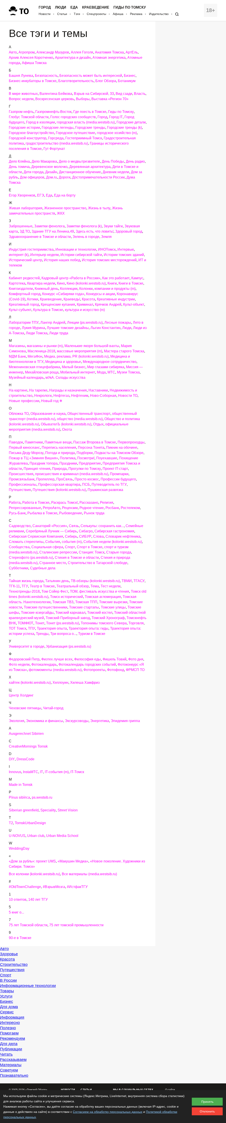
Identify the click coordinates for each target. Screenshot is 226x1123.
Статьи (62, 14)
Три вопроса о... (63, 634)
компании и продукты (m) (115, 288)
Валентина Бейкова (56, 94)
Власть (139, 94)
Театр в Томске (42, 586)
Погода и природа (60, 453)
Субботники (18, 568)
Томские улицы (113, 607)
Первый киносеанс (24, 447)
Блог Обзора (105, 81)
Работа (15, 502)
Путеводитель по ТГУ (109, 484)
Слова (98, 536)
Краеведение (95, 7)
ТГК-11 (14, 586)
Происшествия (21, 474)
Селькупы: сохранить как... (102, 526)
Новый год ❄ (51, 401)
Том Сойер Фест (54, 591)
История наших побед (62, 260)
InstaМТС (30, 772)
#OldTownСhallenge (25, 887)
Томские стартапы (84, 607)
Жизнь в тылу (99, 208)
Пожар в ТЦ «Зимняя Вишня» (33, 458)
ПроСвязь (64, 479)
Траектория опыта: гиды (88, 628)
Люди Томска (36, 333)
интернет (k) (18, 255)
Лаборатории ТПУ (24, 322)
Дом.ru (51, 177)
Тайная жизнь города (26, 581)
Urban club (35, 836)
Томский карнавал (70, 612)
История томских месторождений (109, 260)
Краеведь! (72, 299)
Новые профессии (24, 401)
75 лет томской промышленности (76, 925)
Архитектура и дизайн (73, 57)
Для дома (9, 1007)
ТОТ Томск (17, 628)
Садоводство (20, 526)
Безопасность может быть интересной (90, 75)
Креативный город (24, 304)
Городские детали (131, 122)
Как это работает (116, 278)
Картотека (17, 283)
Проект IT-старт (115, 469)
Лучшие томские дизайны (68, 328)
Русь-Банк (17, 513)
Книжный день (46, 288)
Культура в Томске (48, 310)
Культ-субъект (20, 310)
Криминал (85, 304)
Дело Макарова (44, 161)
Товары (7, 991)
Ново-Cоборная (103, 395)
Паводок (16, 442)
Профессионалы (22, 484)
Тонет (39, 623)
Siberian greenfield (24, 810)
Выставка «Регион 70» (109, 99)
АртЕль (132, 52)
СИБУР (85, 536)
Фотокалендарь (44, 664)
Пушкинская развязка (105, 490)
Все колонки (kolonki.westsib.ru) (34, 874)
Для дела (8, 1044)
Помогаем (9, 1033)
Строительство (14, 964)
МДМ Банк (17, 356)
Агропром (27, 52)
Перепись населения (59, 447)
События (52, 542)
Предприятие (90, 463)
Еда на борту (64, 195)
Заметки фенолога (49, 226)
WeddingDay (19, 848)
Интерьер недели (44, 255)
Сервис (7, 1012)
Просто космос (87, 479)
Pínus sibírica (19, 797)
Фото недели (19, 664)
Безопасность (46, 75)
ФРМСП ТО (135, 670)
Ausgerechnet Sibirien (26, 733)
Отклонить (207, 1111)
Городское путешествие (75, 133)
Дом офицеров (32, 177)
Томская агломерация (103, 597)
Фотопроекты (94, 670)
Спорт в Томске (89, 547)
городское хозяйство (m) (117, 133)
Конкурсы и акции (100, 294)
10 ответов (17, 899)
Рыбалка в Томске (42, 513)
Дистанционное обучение (80, 172)
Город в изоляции (40, 122)
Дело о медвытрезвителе (79, 161)
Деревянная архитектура (90, 167)
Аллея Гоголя (82, 52)
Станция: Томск (91, 552)
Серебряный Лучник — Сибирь (51, 531)
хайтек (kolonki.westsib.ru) (30, 682)
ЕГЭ (40, 195)
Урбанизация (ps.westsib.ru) (68, 646)
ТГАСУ (139, 581)
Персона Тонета (91, 447)
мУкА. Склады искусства (65, 377)
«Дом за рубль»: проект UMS (32, 861)
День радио (135, 161)
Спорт (70, 547)
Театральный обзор (72, 586)
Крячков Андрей (108, 304)
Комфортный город (24, 294)
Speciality (48, 810)
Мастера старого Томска (124, 351)
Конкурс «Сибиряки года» (63, 294)
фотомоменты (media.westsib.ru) (55, 670)
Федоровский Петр (24, 659)
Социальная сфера (47, 547)
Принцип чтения (37, 469)
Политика (67, 458)
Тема (94, 586)
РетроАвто (51, 508)
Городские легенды (57, 127)
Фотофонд (115, 670)
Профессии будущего (118, 479)
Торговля (136, 623)
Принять (207, 1101)
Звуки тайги (113, 226)
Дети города (33, 172)
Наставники (98, 390)
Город (45, 7)
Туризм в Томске (91, 634)
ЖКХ (61, 213)
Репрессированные (25, 508)
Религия (106, 502)
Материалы (10, 1065)
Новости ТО (127, 395)
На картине (18, 390)
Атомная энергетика (109, 57)
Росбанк (112, 508)
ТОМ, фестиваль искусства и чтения (99, 591)
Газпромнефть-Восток (53, 112)
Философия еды (87, 659)
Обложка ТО (19, 413)
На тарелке (38, 390)
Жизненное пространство (65, 208)
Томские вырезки (113, 602)
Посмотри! (85, 458)
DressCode (25, 759)
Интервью (125, 249)
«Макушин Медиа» (73, 861)
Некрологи (43, 395)
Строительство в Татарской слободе (97, 563)
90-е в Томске (20, 938)
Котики (32, 299)
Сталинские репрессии (58, 552)
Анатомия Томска (109, 52)
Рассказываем (13, 1059)
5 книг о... (16, 912)
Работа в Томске (35, 502)
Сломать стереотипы (26, 542)
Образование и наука (48, 413)
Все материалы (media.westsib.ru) (89, 874)
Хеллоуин (60, 682)
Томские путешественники (45, 607)
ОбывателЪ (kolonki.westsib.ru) (66, 424)
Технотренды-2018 (24, 591)
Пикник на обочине (121, 447)
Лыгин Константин (105, 328)
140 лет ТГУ (38, 899)
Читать (6, 1054)
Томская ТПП (86, 602)
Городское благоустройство (31, 133)
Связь (74, 526)
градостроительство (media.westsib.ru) (57, 143)
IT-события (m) (57, 772)
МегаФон (35, 356)
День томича (19, 167)
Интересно (10, 1022)
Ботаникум (127, 81)
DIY (12, 759)
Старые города (118, 552)
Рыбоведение (70, 513)
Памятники (34, 442)
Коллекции (68, 288)
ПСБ (86, 484)
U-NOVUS (17, 836)
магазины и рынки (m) (45, 346)
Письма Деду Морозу (26, 453)
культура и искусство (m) (85, 310)
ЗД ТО (25, 231)
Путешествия (20, 490)
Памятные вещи (58, 442)
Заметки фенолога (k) (84, 226)
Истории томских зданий (124, 255)
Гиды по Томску (129, 7)
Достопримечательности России (98, 177)
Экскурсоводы (77, 721)
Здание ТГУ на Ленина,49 (53, 231)
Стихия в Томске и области (77, 557)
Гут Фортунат (54, 149)
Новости (45, 14)
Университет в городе (26, 646)
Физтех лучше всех (56, 659)
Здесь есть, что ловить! (94, 231)
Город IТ (116, 117)
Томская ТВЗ (62, 602)
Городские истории (24, 127)
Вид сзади (124, 94)
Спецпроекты (96, 14)
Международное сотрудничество (109, 362)
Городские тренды (90, 127)
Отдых (98, 424)
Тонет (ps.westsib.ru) (62, 623)
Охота (67, 429)
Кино (61, 283)
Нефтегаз (61, 395)
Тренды (42, 634)
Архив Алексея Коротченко (31, 57)
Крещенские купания (58, 304)
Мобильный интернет (77, 372)
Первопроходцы (131, 442)
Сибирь (71, 536)
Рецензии (70, 508)
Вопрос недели (21, 99)
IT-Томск (77, 772)
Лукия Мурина (33, 328)
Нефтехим (79, 395)
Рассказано (88, 502)
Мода (101, 372)
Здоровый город (128, 231)
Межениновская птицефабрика (34, 367)
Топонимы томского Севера (104, 623)
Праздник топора (44, 463)
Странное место (52, 563)
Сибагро (86, 531)
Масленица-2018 (41, 351)
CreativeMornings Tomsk (28, 746)
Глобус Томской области (29, 117)
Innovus (15, 772)
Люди (60, 7)
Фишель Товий (114, 659)
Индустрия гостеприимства (31, 249)
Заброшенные (20, 226)
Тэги (77, 14)
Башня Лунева (21, 75)
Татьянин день (57, 581)
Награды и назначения (68, 390)
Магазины (17, 346)
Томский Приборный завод (68, 618)
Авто (13, 52)
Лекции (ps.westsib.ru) (85, 322)
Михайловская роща (41, 372)
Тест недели (111, 586)
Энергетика (99, 721)
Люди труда (58, 333)
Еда (74, 7)
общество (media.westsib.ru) (80, 419)
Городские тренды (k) (124, 127)
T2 (11, 823)
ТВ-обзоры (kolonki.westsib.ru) (95, 581)
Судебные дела (42, 568)
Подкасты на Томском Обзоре (118, 453)
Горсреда (56, 138)
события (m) (72, 542)
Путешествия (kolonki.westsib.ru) (59, 490)
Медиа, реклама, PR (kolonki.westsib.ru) (76, 356)
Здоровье (9, 954)
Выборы (83, 99)
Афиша (118, 14)
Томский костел (99, 612)
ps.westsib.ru (42, 797)
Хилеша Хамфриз (85, 682)
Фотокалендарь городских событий (87, 664)
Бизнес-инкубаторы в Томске (32, 81)
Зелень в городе (86, 237)
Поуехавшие (106, 458)
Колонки (86, 288)
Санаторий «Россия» (49, 526)
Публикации (11, 1049)
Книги (112, 283)
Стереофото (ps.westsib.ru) (31, 557)
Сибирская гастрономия (114, 531)
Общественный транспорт (88, 413)
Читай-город (53, 708)
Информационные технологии (28, 985)
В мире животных (23, 94)
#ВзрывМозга (54, 887)
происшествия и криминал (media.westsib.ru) (71, 474)
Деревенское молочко (49, 167)
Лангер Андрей (52, 322)
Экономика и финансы (44, 721)
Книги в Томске (131, 283)
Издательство (159, 14)
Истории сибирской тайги (81, 255)
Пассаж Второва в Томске (94, 442)
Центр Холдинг (21, 695)
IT (41, 772)
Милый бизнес (73, 367)
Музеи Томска (128, 372)
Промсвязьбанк (21, 479)
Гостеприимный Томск (83, 138)
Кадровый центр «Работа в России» (70, 278)
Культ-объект (133, 304)
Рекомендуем (12, 1038)
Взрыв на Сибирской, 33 (94, 94)
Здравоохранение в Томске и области (40, 237)
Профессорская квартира (59, 484)
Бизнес (130, 75)
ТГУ (25, 586)
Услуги (6, 996)
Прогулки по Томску (84, 469)
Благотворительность (76, 81)
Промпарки (119, 474)
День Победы (113, 161)
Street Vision (68, 810)
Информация (12, 1017)
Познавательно (14, 1075)
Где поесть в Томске (89, 112)
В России (8, 980)
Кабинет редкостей (24, 278)
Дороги (64, 177)
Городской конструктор (27, 138)
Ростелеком (130, 508)
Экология (16, 721)
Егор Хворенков (22, 195)
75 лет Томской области (28, 925)
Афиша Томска (34, 63)
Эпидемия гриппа (125, 721)
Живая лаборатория (25, 208)
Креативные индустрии (116, 299)
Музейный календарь (26, 377)
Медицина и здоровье (63, 362)
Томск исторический (66, 597)
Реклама (136, 14)
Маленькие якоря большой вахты (91, 346)
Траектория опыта (52, 628)
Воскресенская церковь (54, 99)
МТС (111, 372)
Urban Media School (62, 836)
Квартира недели (41, 283)
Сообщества (19, 547)
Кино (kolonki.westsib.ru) (86, 283)
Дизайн (51, 172)
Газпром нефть (21, 112)
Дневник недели (116, 172)
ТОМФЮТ (25, 623)
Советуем (9, 1070)
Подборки (85, 453)
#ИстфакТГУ (77, 887)
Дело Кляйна (19, 161)
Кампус (137, 278)
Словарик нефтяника (122, 536)
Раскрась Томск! (64, 502)
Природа (59, 469)
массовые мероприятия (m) (79, 351)
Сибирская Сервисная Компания (36, 536)
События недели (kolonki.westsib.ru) (112, 542)
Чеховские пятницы (25, 708)
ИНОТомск (107, 249)
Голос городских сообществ (73, 117)
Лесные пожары (117, 322)
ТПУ (31, 628)
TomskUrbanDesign (30, 823)
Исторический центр (25, 260)
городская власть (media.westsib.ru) (86, 122)
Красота (88, 299)
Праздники (68, 463)
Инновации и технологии (75, 249)
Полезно (8, 1028)
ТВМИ (127, 581)
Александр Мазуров (52, 52)
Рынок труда (94, 513)
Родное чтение (91, 508)
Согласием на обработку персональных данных (107, 1112)
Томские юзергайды (37, 612)
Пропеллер (45, 479)
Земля (106, 237)
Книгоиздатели (21, 288)
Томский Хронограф (108, 618)
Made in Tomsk (20, 785)
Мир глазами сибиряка (105, 367)
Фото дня (135, 659)
